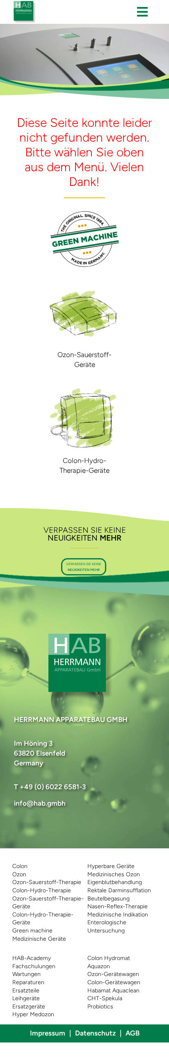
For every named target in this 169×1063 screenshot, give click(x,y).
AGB (132, 1033)
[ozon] (84, 283)
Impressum (47, 1033)
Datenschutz (95, 1033)
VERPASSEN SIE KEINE (83, 566)
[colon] (84, 389)
